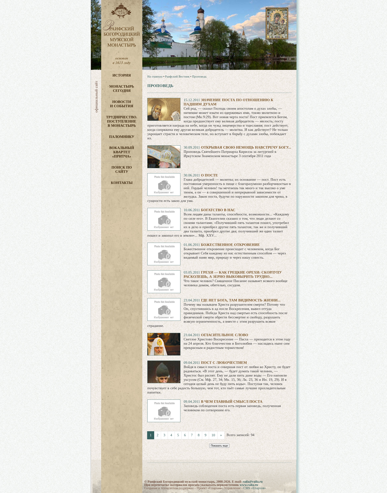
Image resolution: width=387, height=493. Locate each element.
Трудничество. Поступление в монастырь (121, 121)
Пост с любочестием (224, 363)
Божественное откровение (230, 245)
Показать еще (219, 445)
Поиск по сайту (121, 169)
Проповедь (199, 76)
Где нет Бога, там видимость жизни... (241, 300)
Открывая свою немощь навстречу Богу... (246, 147)
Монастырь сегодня (121, 88)
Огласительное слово (224, 335)
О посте (209, 175)
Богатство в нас (218, 210)
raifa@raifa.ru (253, 481)
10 (213, 435)
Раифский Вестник (177, 76)
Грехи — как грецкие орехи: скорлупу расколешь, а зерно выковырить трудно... (233, 274)
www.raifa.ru (249, 485)
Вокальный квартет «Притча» (121, 152)
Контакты (122, 183)
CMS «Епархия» (254, 488)
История (121, 75)
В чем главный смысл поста (231, 402)
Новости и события (121, 104)
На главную (154, 76)
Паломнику (121, 137)
